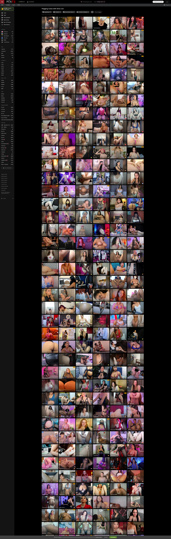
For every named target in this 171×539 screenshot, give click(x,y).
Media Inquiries (4, 180)
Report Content (4, 178)
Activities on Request (83, 12)
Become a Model (4, 186)
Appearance (46, 12)
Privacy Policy (4, 182)
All (92, 12)
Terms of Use (4, 184)
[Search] (95, 2)
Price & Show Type (69, 12)
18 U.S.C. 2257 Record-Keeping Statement (5, 193)
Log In (167, 1)
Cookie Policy (99, 537)
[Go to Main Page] (11, 2)
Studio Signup (4, 188)
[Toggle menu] (2, 2)
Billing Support (4, 176)
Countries (57, 12)
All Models (3, 190)
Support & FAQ (4, 174)
